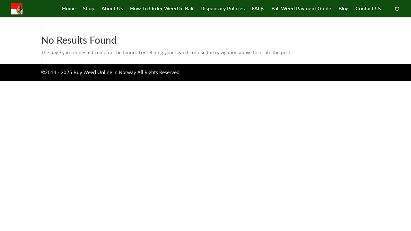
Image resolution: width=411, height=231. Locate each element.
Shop (88, 8)
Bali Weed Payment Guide (301, 8)
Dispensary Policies (222, 8)
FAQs (258, 8)
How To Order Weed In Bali (161, 8)
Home (69, 8)
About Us (112, 8)
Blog (343, 8)
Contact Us (368, 8)
